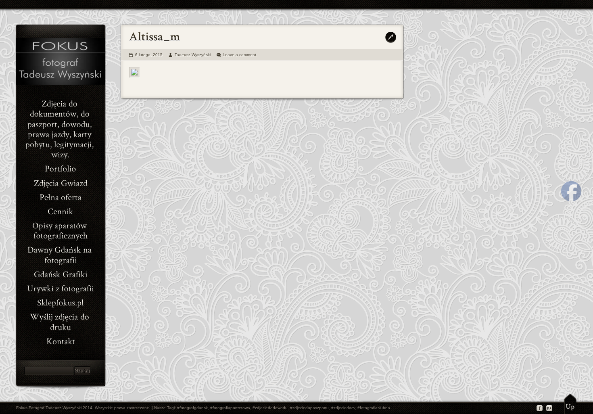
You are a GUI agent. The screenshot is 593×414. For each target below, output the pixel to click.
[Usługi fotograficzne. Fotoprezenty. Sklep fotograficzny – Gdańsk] (60, 196)
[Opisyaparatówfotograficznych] (60, 229)
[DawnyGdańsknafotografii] (60, 254)
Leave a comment (239, 54)
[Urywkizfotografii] (60, 287)
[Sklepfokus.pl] (60, 302)
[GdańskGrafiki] (60, 273)
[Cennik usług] (60, 210)
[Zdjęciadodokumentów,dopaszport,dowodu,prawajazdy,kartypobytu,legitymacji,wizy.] (60, 128)
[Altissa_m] (134, 72)
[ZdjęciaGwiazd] (60, 182)
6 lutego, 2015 (149, 54)
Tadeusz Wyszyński (193, 54)
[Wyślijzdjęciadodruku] (60, 321)
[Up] (570, 404)
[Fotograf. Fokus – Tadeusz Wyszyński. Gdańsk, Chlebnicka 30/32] (60, 340)
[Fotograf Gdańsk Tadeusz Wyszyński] (60, 83)
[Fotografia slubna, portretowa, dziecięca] (60, 168)
